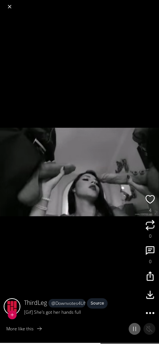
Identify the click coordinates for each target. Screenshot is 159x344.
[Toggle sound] (149, 329)
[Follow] (12, 314)
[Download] (150, 295)
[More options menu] (152, 3)
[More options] (150, 314)
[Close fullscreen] (9, 6)
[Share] (150, 277)
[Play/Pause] (135, 329)
